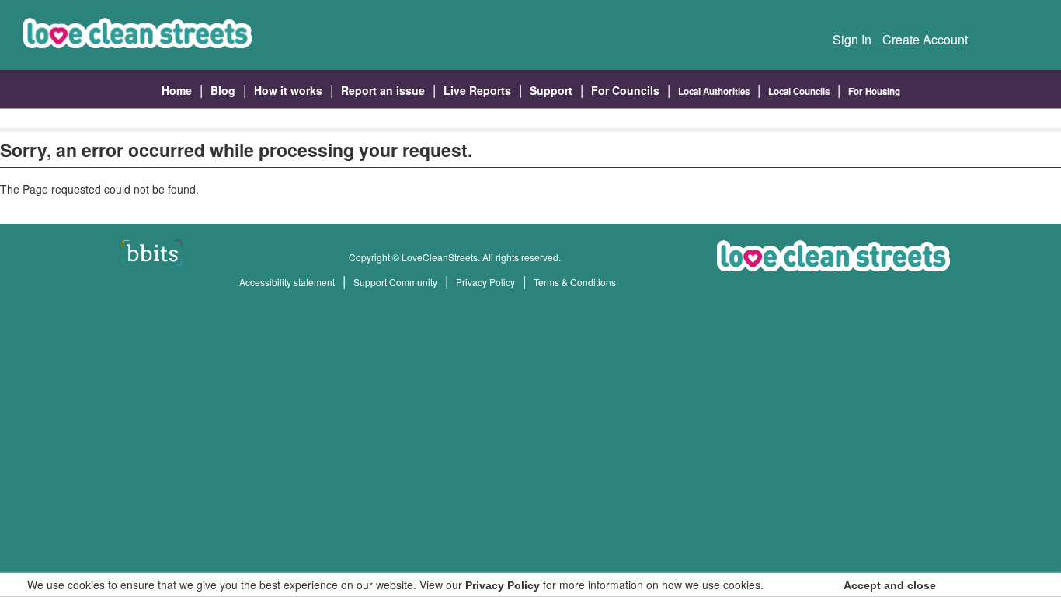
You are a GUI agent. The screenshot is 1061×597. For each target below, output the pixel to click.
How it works (288, 90)
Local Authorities (714, 91)
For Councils (625, 90)
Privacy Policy (485, 281)
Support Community (395, 281)
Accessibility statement (287, 281)
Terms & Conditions (575, 281)
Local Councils (799, 91)
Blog (222, 90)
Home (177, 90)
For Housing (874, 91)
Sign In (852, 39)
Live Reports (477, 90)
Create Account (925, 39)
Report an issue (383, 90)
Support (551, 90)
